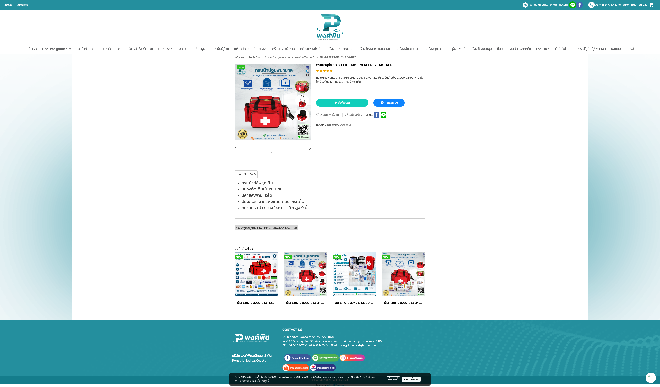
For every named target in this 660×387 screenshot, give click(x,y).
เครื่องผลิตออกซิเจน (339, 48)
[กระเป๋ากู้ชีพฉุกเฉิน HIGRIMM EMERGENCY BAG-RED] (273, 102)
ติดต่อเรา (164, 48)
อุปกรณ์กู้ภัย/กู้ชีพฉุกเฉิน (590, 48)
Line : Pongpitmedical (57, 48)
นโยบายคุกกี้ (263, 381)
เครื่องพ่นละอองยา (409, 48)
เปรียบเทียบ (355, 115)
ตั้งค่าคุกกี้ (393, 379)
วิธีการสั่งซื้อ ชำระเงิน (140, 48)
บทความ (184, 48)
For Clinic (542, 48)
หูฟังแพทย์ (457, 48)
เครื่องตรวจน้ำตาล (283, 48)
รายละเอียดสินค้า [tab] (246, 174)
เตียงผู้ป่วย (201, 48)
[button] (632, 48)
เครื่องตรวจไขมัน (310, 48)
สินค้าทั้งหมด (86, 48)
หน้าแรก (31, 48)
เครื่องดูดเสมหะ (436, 48)
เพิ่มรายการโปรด (329, 115)
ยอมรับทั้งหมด (411, 379)
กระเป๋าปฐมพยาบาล (339, 124)
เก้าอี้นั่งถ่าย (561, 48)
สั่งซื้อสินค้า (344, 103)
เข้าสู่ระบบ (8, 5)
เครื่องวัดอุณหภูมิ (481, 48)
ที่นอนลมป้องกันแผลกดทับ (514, 48)
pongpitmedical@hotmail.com (549, 4)
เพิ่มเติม (616, 48)
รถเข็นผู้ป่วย (221, 48)
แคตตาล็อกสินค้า (111, 48)
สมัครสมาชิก (22, 5)
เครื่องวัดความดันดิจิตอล (250, 48)
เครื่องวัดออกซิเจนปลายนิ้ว (375, 48)
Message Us (391, 103)
